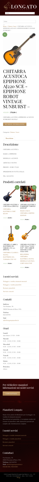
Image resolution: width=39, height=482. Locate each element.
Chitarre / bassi (12, 26)
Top (19, 478)
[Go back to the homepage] (20, 6)
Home (4, 26)
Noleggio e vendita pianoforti (12, 285)
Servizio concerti (8, 291)
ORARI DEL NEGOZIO (10, 467)
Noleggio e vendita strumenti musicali (15, 281)
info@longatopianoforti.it (11, 320)
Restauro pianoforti (9, 288)
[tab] (9, 138)
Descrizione (9, 138)
